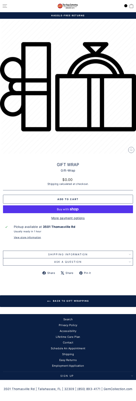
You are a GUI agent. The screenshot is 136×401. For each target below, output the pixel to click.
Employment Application (68, 365)
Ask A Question (68, 261)
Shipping (52, 183)
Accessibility (68, 331)
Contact (68, 342)
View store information (27, 237)
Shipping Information (68, 254)
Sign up (67, 375)
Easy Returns (68, 360)
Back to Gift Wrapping (70, 301)
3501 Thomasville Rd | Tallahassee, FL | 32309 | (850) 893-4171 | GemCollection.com (68, 389)
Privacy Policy (68, 325)
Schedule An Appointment (68, 348)
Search (68, 319)
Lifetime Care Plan (68, 337)
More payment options (68, 218)
